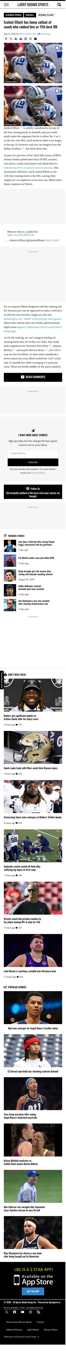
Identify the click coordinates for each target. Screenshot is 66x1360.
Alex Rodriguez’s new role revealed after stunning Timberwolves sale (33, 602)
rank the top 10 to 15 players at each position (28, 167)
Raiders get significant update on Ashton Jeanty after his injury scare (21, 717)
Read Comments (35, 377)
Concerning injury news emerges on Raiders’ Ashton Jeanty (32, 817)
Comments (45, 34)
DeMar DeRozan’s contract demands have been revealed (31, 587)
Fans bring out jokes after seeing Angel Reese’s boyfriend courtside (20, 1116)
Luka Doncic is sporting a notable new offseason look (30, 971)
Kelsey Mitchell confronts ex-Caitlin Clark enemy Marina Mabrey (21, 1162)
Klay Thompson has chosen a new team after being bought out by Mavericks (23, 1254)
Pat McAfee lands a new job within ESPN (36, 557)
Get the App (33, 1291)
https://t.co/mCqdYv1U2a (20, 234)
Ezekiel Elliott (47, 14)
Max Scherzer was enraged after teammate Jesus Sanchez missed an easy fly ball (24, 1208)
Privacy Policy (38, 473)
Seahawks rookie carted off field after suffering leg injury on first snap (22, 868)
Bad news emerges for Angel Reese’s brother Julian (33, 1028)
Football (30, 14)
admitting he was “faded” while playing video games (32, 318)
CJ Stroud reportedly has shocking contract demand (33, 1071)
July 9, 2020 (52, 240)
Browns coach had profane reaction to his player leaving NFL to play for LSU (22, 920)
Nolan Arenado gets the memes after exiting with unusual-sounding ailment (35, 572)
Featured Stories (13, 14)
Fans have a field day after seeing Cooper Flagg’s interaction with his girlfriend (36, 543)
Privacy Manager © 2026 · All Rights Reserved (23, 1307)
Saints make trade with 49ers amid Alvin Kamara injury (31, 768)
